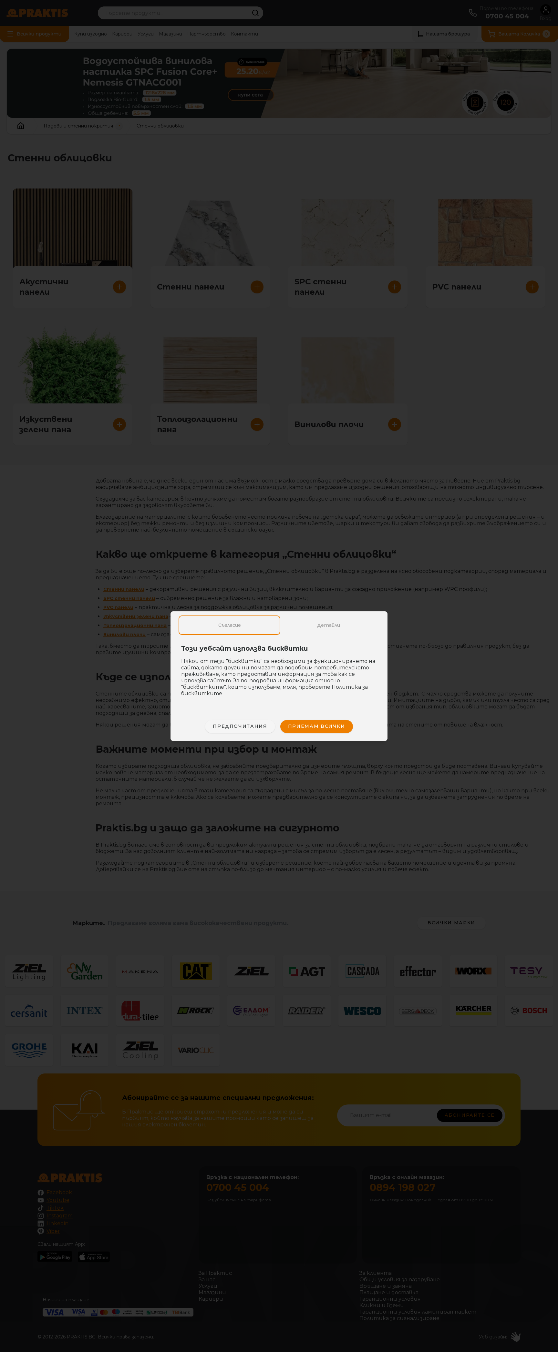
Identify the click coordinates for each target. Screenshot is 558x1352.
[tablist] (279, 625)
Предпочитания (240, 726)
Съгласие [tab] (229, 625)
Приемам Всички (316, 726)
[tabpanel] (279, 674)
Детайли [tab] (328, 625)
